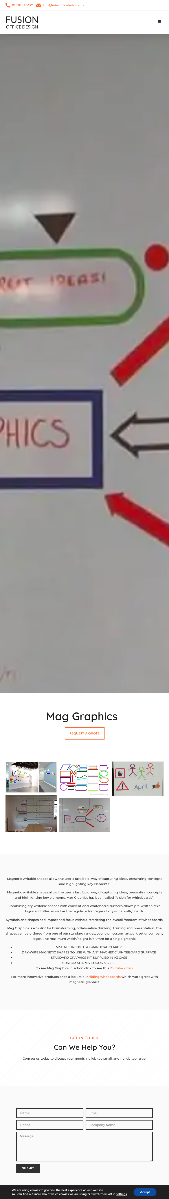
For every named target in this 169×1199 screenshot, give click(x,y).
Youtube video (121, 968)
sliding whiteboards (105, 977)
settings (121, 1194)
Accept (145, 1192)
